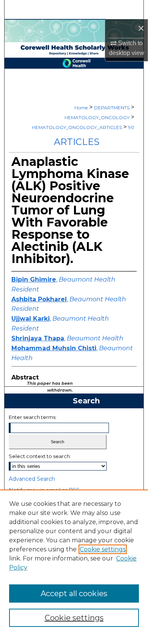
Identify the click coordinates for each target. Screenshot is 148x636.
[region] (74, 563)
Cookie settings (103, 549)
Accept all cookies (74, 593)
